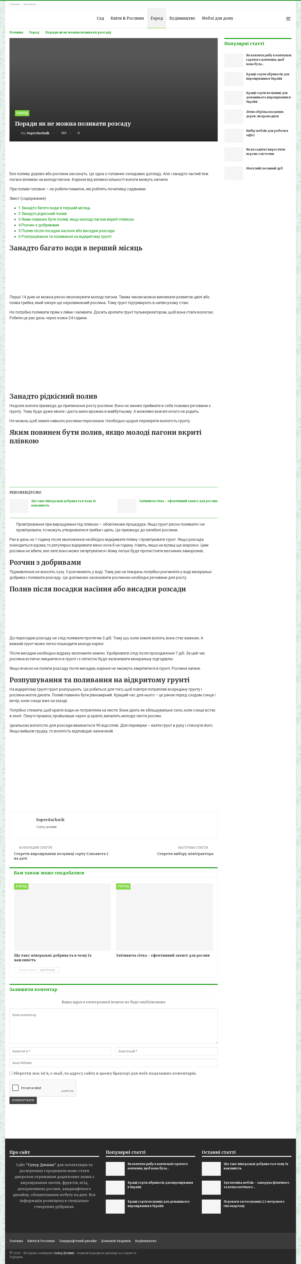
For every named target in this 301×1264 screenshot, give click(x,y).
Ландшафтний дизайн (78, 1241)
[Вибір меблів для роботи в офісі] (233, 136)
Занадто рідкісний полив (42, 213)
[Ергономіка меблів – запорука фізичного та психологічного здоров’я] (211, 1188)
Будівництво (182, 18)
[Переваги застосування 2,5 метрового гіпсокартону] (211, 1207)
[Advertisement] (113, 157)
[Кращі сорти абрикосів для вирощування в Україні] (233, 79)
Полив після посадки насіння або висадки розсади (66, 230)
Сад (100, 18)
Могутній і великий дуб (264, 168)
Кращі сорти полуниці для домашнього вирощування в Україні (268, 97)
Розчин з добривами (38, 225)
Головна (14, 4)
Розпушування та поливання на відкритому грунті (64, 236)
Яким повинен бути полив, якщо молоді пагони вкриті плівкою (76, 219)
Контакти (29, 4)
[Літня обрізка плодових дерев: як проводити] (233, 117)
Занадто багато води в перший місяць (54, 207)
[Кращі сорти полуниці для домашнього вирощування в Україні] (233, 98)
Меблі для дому (217, 18)
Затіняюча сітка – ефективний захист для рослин (178, 501)
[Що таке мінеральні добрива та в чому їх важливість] (18, 506)
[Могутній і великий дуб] (233, 173)
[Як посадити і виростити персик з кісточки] (233, 154)
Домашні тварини (116, 1241)
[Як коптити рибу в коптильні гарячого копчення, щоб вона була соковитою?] (233, 60)
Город (156, 18)
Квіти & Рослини (127, 18)
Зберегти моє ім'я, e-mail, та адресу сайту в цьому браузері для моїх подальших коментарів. (105, 1073)
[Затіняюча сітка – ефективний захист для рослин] (126, 506)
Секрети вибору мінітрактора (185, 854)
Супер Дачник (63, 1253)
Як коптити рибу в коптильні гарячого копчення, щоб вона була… (268, 59)
